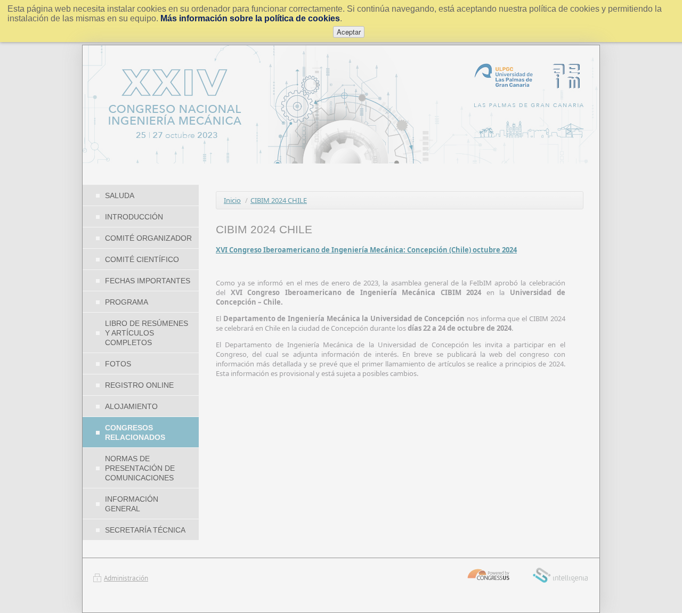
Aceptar (349, 32)
